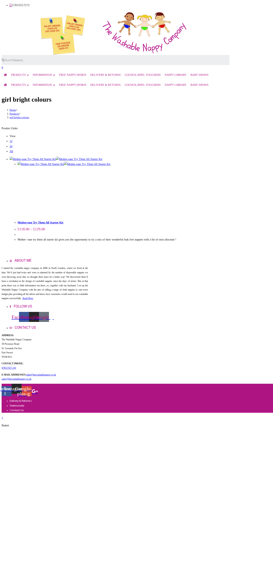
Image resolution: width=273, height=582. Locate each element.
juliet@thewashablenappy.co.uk (41, 374)
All (11, 151)
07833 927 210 (9, 368)
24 (11, 146)
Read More (27, 298)
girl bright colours (19, 117)
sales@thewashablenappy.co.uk (16, 379)
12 (11, 141)
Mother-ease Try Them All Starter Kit (40, 222)
